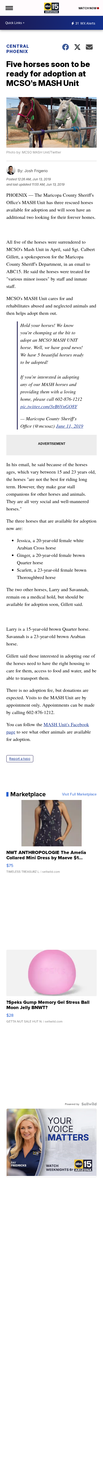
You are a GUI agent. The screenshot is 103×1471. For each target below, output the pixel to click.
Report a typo (19, 759)
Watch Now (87, 8)
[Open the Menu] (9, 8)
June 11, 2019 (69, 426)
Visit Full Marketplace (79, 794)
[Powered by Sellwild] (89, 1104)
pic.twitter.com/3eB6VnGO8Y (48, 406)
